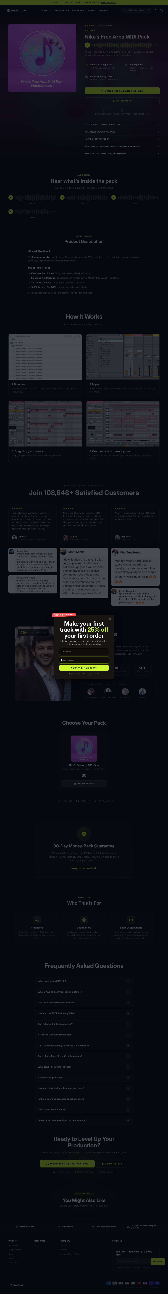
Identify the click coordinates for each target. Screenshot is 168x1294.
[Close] (110, 619)
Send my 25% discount (84, 668)
